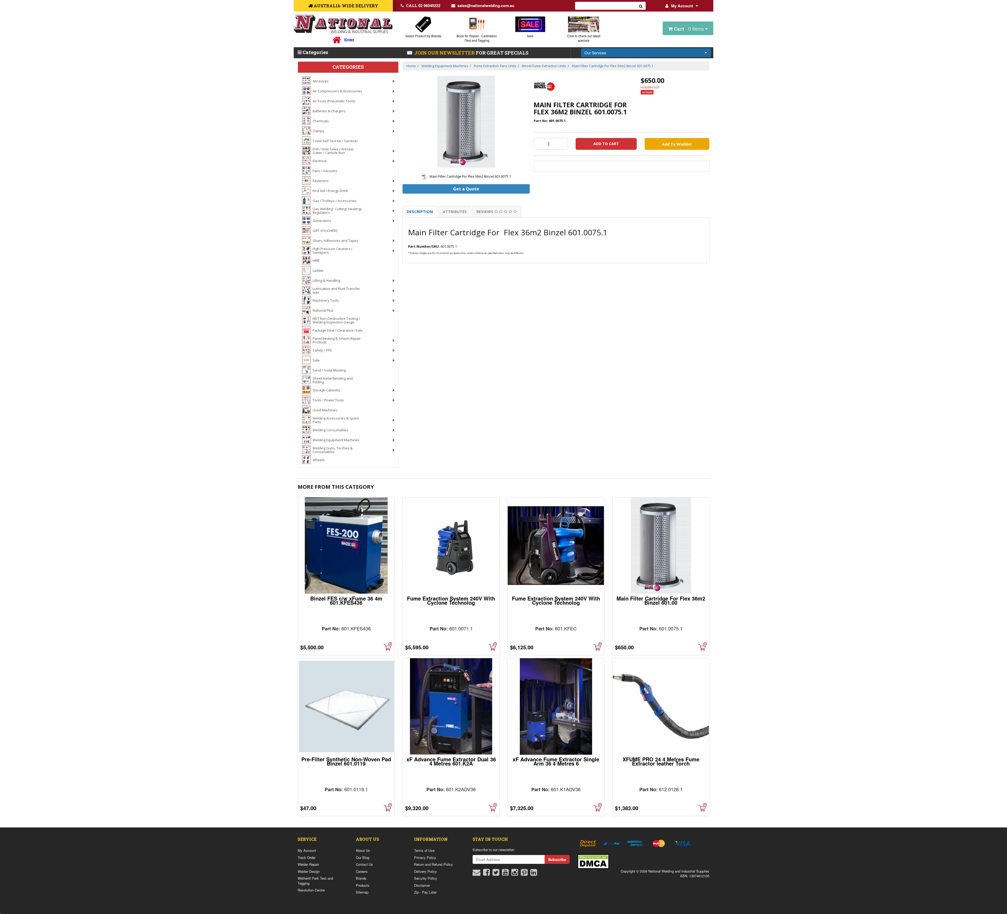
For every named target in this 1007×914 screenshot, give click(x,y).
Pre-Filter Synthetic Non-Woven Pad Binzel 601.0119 (346, 761)
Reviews (485, 211)
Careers (362, 871)
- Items (689, 28)
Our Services (595, 52)
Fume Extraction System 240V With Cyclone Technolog (451, 600)
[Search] (641, 6)
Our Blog (362, 857)
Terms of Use (424, 850)
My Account (682, 6)
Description (420, 211)
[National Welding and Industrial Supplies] (343, 24)
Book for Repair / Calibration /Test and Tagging (477, 38)
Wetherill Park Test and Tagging (315, 881)
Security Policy (425, 878)
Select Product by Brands (423, 36)
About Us (363, 850)
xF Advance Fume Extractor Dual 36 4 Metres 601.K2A (451, 761)
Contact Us (364, 864)
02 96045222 (423, 5)
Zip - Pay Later (425, 892)
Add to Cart (606, 143)
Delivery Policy (425, 871)
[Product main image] (466, 122)
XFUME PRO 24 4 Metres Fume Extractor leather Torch (661, 761)
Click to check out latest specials (583, 38)
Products (362, 885)
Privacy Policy (425, 857)
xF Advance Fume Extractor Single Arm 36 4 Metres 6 (556, 761)
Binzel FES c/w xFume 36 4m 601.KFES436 (346, 600)
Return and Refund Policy (433, 864)
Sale (530, 36)
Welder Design (309, 871)
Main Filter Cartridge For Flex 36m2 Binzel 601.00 (661, 600)
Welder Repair (308, 864)
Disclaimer (422, 885)
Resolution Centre (311, 890)
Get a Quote (466, 189)
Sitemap (362, 892)
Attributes (455, 211)
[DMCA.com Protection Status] (593, 860)
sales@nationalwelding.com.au (485, 5)
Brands (361, 878)
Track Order (306, 857)
